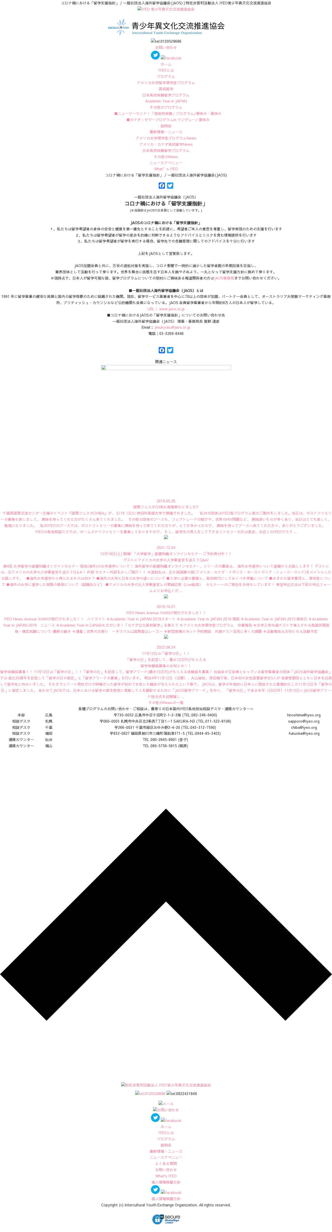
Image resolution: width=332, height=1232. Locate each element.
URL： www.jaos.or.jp (166, 308)
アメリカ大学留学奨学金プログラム (166, 82)
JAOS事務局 (224, 278)
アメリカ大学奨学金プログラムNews (166, 138)
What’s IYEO (166, 168)
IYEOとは (166, 70)
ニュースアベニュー (166, 162)
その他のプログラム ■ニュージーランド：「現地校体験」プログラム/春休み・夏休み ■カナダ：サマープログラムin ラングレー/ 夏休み (166, 113)
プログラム (166, 76)
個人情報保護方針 (166, 1182)
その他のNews (166, 156)
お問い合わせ (166, 47)
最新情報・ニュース (166, 131)
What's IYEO (166, 1175)
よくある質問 (166, 1163)
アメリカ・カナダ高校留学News (166, 144)
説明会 (166, 125)
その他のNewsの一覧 (166, 702)
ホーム (166, 64)
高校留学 (166, 88)
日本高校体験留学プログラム (166, 150)
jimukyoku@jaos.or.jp (172, 327)
